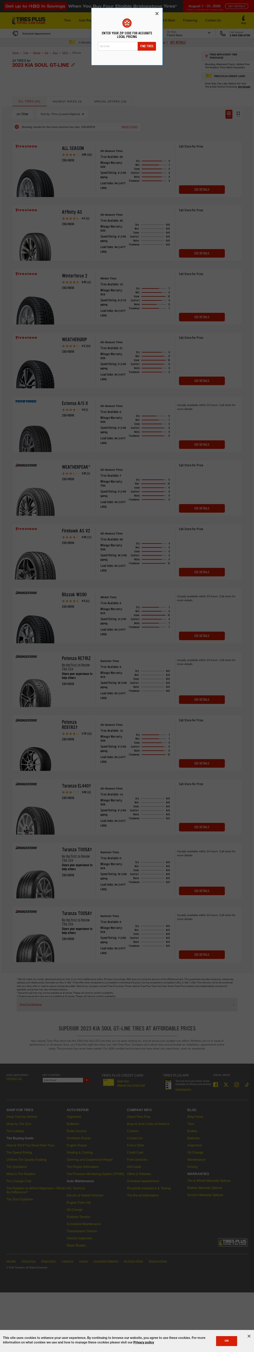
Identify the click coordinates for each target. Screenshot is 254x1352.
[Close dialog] (157, 13)
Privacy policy (143, 1342)
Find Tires (146, 46)
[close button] (249, 1336)
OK (227, 1341)
